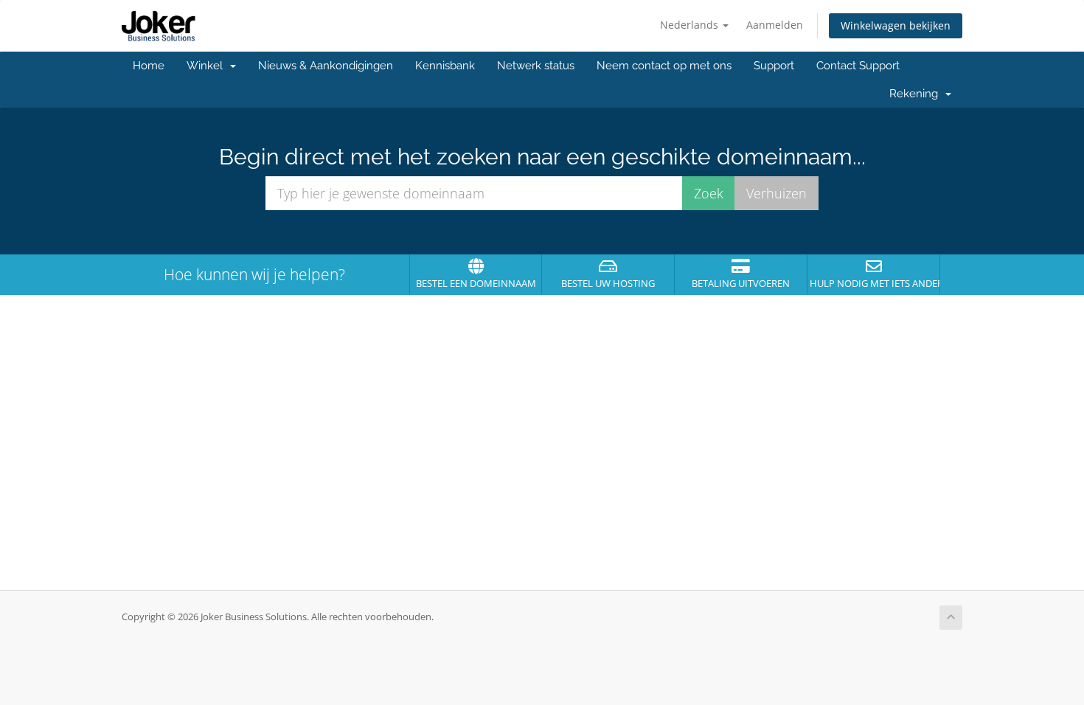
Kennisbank (445, 65)
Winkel (208, 65)
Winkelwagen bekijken (896, 25)
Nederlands (690, 25)
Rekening (916, 93)
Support (774, 65)
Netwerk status (535, 65)
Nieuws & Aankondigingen (325, 65)
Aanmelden (774, 25)
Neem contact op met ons (664, 65)
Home (148, 65)
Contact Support (858, 65)
